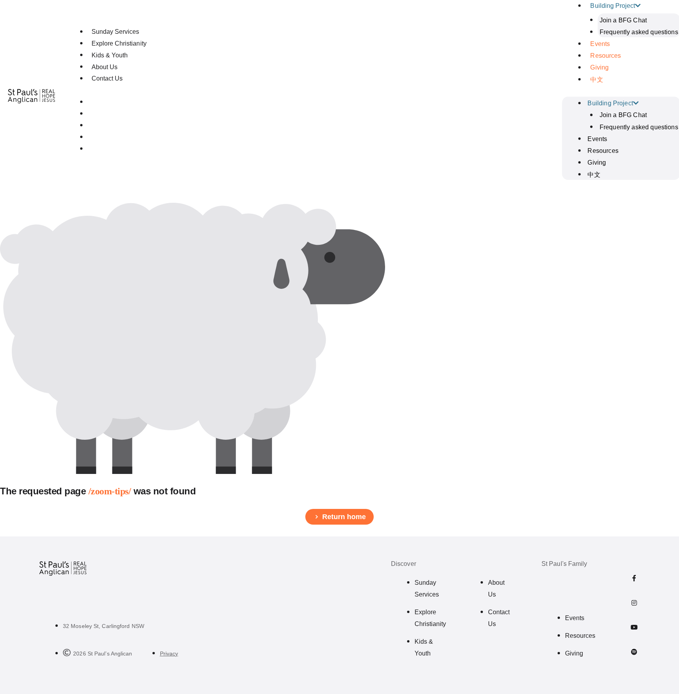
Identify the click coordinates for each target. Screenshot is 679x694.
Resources (605, 55)
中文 (596, 79)
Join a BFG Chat (622, 20)
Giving (599, 67)
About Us (104, 67)
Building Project (610, 103)
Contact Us (107, 78)
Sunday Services (115, 31)
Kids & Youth (110, 55)
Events (599, 43)
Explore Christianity (119, 43)
